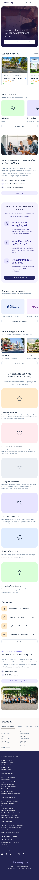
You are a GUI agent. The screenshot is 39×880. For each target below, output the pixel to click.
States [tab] (20, 726)
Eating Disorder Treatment (9, 801)
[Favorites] (31, 3)
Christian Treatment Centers (10, 817)
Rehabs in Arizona (6, 769)
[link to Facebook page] (23, 854)
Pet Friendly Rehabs (7, 791)
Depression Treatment (8, 803)
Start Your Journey (18, 277)
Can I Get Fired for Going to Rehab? (12, 825)
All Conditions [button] (19, 126)
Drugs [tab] (36, 726)
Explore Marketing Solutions (10, 842)
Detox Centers (5, 779)
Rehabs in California (7, 762)
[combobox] (19, 42)
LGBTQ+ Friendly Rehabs (8, 786)
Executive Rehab (6, 806)
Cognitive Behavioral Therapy (10, 782)
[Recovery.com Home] (10, 3)
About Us (4, 844)
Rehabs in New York (7, 765)
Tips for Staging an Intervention (11, 830)
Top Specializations (8, 798)
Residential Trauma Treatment (10, 813)
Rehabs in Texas (6, 767)
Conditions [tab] (28, 726)
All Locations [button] (19, 363)
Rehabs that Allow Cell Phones (10, 793)
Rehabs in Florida (6, 760)
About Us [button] (19, 193)
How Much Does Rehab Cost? (10, 832)
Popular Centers (7, 774)
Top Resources (6, 821)
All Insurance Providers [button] (19, 321)
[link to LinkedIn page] (6, 854)
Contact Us (5, 847)
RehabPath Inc (24, 866)
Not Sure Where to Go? (9, 757)
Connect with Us (7, 851)
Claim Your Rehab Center (9, 840)
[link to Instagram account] (19, 854)
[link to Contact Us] (2, 854)
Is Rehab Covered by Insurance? (11, 827)
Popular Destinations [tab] (8, 726)
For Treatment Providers (9, 836)
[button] (35, 3)
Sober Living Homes (7, 784)
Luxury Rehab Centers (8, 777)
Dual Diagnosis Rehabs (8, 810)
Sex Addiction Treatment (9, 815)
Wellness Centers (6, 789)
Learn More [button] (19, 641)
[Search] (27, 3)
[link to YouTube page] (10, 854)
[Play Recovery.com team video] (19, 145)
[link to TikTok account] (15, 854)
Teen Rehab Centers (7, 808)
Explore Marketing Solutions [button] (19, 681)
